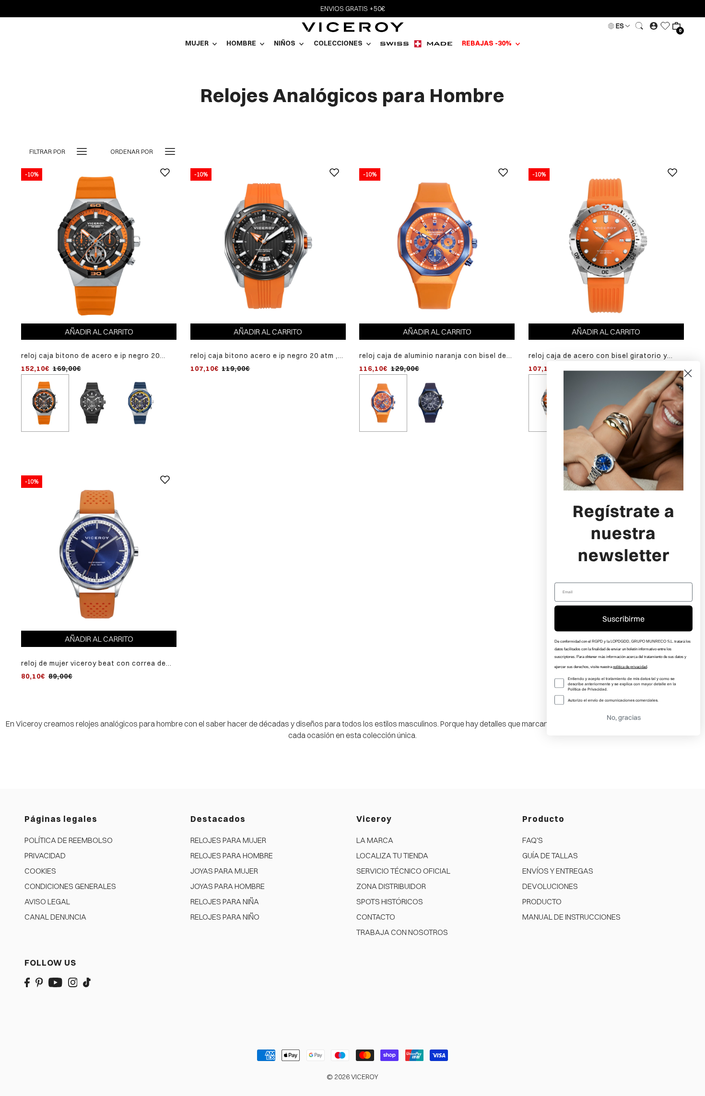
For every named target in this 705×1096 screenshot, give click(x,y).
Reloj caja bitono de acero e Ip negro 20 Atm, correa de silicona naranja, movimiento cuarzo (98, 356)
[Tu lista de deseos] (665, 26)
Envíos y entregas (557, 871)
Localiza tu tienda (392, 855)
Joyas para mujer (224, 871)
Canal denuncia (55, 917)
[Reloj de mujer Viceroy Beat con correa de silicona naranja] (98, 552)
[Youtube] (55, 982)
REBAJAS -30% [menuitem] (487, 43)
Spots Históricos (389, 901)
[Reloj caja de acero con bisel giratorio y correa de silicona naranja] (606, 245)
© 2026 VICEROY (352, 1077)
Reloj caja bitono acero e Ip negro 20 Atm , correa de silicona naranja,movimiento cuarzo (264, 356)
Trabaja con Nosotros (402, 932)
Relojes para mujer (228, 840)
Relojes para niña (224, 901)
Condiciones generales (70, 886)
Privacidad (45, 855)
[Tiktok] (87, 982)
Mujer (197, 43)
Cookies (40, 871)
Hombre (242, 43)
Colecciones (339, 43)
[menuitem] (416, 43)
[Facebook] (27, 982)
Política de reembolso (68, 840)
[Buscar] (640, 26)
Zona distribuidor (391, 886)
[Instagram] (73, 982)
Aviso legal (47, 901)
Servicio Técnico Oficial (403, 871)
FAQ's (532, 840)
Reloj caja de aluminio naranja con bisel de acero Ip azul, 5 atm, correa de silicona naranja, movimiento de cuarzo (432, 356)
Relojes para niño (224, 917)
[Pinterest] (39, 982)
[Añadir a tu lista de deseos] (164, 179)
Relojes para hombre (231, 855)
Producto (542, 901)
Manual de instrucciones (571, 917)
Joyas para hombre (227, 886)
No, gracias (624, 717)
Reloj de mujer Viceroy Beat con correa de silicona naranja (93, 663)
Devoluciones (550, 886)
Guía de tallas (550, 855)
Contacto (375, 917)
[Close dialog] (688, 373)
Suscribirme (623, 618)
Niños (285, 43)
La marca (374, 840)
